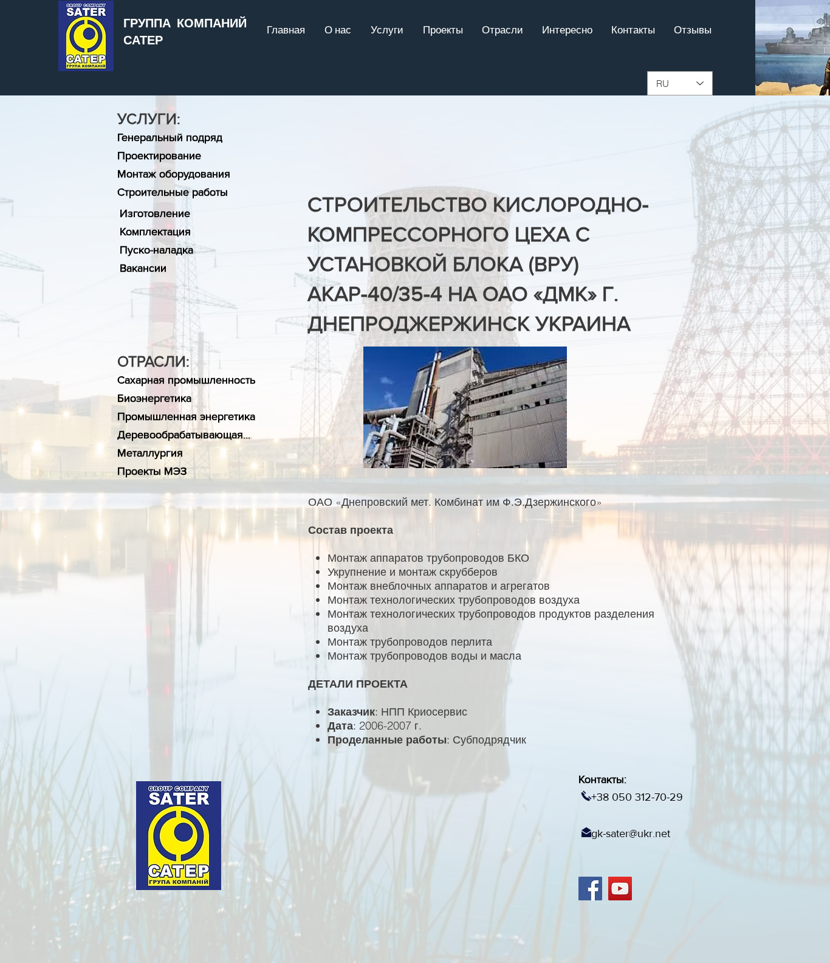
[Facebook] (590, 888)
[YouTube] (620, 888)
